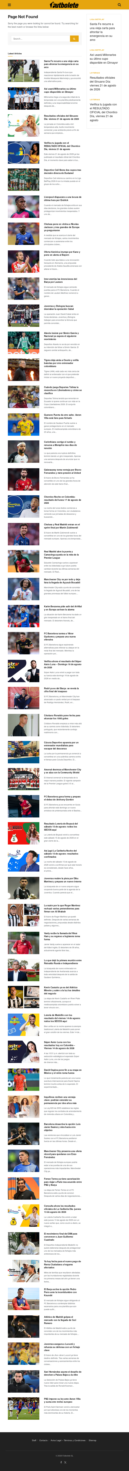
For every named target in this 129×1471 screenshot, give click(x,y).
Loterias (95, 73)
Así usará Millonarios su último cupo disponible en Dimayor (60, 90)
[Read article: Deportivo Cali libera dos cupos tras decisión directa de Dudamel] (23, 179)
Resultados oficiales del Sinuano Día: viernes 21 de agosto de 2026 (61, 117)
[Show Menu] (9, 4)
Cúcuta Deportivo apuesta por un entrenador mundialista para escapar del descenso (61, 745)
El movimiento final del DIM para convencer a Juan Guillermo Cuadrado (60, 1236)
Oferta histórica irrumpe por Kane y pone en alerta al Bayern (62, 253)
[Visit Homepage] (64, 5)
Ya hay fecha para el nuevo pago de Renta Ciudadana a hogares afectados (62, 1264)
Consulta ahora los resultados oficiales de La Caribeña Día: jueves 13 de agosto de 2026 (62, 1208)
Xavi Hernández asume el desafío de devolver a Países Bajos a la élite (62, 1373)
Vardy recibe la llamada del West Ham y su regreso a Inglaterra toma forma (62, 936)
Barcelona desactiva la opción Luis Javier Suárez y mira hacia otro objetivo (62, 1127)
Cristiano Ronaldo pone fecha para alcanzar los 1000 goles (62, 717)
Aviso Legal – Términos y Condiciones (68, 1440)
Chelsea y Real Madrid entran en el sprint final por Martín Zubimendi (62, 526)
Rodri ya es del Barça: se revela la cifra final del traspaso (61, 690)
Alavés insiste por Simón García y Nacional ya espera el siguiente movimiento (61, 336)
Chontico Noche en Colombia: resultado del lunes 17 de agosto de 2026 (62, 499)
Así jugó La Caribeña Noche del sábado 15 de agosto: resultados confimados (61, 853)
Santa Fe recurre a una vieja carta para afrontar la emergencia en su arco (61, 64)
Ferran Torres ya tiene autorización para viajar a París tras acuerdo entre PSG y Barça (63, 1181)
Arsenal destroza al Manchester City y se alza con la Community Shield (62, 771)
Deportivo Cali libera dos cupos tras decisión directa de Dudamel (62, 171)
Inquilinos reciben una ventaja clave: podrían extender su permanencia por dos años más (60, 1100)
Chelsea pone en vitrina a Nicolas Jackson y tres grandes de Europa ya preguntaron (61, 227)
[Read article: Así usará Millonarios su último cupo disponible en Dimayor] (23, 98)
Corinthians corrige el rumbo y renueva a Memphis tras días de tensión (60, 444)
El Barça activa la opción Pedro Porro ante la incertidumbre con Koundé (60, 1292)
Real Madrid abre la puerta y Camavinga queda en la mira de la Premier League (61, 554)
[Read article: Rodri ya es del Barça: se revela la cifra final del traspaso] (23, 698)
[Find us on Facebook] (61, 1462)
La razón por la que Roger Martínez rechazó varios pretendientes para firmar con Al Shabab (62, 908)
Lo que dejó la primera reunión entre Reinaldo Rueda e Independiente (63, 962)
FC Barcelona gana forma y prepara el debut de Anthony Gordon (62, 798)
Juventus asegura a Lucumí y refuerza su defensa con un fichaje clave (62, 1347)
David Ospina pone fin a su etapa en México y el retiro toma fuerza (63, 1071)
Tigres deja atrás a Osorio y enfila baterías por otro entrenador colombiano (61, 363)
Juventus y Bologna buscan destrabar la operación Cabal (59, 307)
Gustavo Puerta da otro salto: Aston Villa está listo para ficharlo (62, 416)
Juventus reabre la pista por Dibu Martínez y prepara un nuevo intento (62, 880)
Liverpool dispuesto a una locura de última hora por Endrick (62, 198)
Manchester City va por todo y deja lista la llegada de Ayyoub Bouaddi (62, 581)
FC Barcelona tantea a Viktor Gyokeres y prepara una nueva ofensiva (60, 636)
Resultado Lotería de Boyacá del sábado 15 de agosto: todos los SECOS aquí (61, 826)
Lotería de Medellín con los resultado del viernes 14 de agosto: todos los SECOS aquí (62, 1018)
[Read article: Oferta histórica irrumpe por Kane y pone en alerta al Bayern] (23, 261)
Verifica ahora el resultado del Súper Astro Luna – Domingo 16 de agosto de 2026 (62, 664)
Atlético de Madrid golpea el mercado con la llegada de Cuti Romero (60, 1319)
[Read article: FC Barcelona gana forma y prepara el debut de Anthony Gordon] (23, 806)
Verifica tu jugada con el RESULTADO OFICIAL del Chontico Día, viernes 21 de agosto (62, 145)
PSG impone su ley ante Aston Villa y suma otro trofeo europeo (62, 1400)
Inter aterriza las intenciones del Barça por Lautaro (60, 280)
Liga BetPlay (97, 19)
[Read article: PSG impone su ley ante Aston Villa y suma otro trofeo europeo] (23, 1408)
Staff (34, 1440)
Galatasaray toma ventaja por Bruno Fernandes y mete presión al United (62, 471)
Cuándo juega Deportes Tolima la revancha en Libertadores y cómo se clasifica (63, 390)
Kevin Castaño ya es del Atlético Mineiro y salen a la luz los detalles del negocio (62, 990)
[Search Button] (119, 4)
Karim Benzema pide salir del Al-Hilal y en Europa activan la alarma (63, 608)
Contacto (43, 1440)
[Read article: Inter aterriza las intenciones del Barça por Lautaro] (23, 288)
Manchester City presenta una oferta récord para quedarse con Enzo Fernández (63, 1154)
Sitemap (92, 1440)
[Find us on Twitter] (65, 1462)
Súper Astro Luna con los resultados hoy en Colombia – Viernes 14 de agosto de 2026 (59, 1045)
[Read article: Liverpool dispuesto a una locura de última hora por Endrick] (23, 206)
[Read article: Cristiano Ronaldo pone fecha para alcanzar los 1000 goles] (23, 725)
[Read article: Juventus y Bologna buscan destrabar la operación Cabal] (23, 315)
